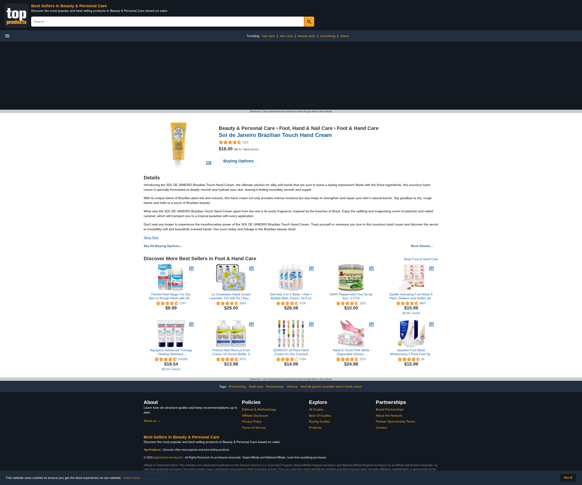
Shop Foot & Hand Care (421, 259)
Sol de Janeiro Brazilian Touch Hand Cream (275, 135)
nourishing (327, 36)
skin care (286, 36)
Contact (381, 427)
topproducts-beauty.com (168, 457)
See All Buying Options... (163, 246)
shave (344, 36)
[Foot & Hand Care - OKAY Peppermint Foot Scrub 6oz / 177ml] (371, 268)
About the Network (389, 415)
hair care (268, 36)
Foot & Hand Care (358, 128)
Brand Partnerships (390, 409)
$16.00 (238, 148)
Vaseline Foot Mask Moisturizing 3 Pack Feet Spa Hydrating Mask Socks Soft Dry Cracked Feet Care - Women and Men (411, 352)
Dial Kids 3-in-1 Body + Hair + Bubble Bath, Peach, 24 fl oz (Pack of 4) (291, 296)
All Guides (316, 409)
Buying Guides (319, 421)
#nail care (256, 386)
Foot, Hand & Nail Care (306, 128)
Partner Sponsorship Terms (395, 421)
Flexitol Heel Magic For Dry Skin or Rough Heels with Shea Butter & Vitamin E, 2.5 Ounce (171, 296)
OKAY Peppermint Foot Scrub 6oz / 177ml (351, 296)
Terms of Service (254, 427)
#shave (292, 386)
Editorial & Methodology (259, 409)
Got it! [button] (568, 477)
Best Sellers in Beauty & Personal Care (69, 6)
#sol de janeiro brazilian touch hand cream (331, 386)
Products (315, 427)
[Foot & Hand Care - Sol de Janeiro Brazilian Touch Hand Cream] (178, 144)
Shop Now (151, 237)
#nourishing (237, 386)
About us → (152, 421)
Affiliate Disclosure (255, 415)
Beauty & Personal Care (247, 128)
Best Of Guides (320, 415)
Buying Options (238, 161)
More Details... (422, 246)
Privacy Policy (252, 421)
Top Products (152, 449)
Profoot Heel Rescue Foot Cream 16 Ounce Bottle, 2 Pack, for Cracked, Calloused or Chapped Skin (231, 352)
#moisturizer (275, 386)
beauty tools (306, 36)
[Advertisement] (291, 75)
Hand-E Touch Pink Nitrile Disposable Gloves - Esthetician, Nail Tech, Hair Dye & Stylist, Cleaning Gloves (351, 352)
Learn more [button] (131, 478)
